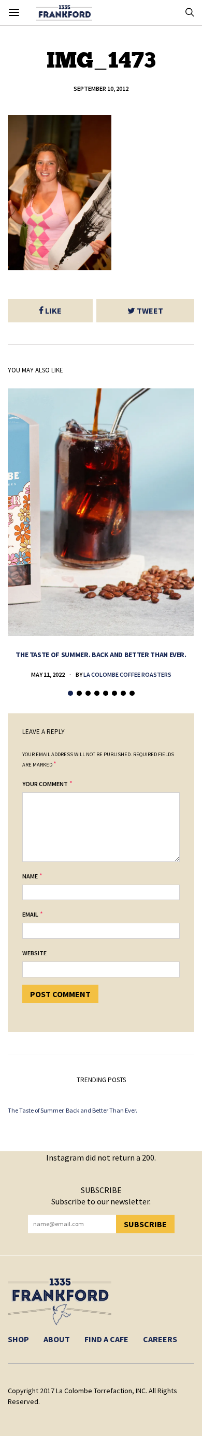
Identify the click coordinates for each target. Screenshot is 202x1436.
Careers (160, 1339)
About (57, 1339)
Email (30, 914)
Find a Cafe (106, 1339)
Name (30, 876)
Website (34, 953)
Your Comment (45, 784)
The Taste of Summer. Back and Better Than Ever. (101, 654)
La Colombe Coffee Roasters (127, 674)
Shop (18, 1339)
